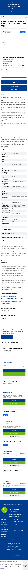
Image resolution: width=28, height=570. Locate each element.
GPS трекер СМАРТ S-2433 (10, 470)
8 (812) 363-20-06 (18, 2)
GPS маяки (14, 511)
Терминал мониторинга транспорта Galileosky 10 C (13, 349)
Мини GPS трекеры (14, 516)
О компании (4, 529)
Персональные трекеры (14, 514)
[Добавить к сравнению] (7, 32)
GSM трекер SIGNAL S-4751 (10, 411)
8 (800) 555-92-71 (15, 4)
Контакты (4, 531)
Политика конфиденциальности (14, 546)
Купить (14, 82)
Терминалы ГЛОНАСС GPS (7, 298)
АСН (22, 298)
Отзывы (3, 536)
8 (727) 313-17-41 (16, 6)
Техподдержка (5, 527)
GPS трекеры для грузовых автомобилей (11, 301)
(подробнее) (12, 563)
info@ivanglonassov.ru (14, 13)
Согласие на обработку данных (14, 543)
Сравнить (3, 534)
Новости (3, 522)
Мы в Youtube (15, 8)
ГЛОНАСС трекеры (5, 303)
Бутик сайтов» (18, 549)
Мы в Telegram (12, 8)
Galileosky (17, 298)
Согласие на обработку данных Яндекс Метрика (14, 544)
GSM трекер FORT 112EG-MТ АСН (12, 441)
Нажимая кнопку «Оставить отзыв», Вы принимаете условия (13, 331)
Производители (5, 524)
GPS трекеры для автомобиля (8, 296)
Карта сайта (14, 547)
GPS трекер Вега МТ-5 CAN (10, 382)
